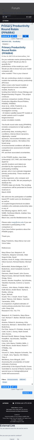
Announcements (12, 379)
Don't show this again (8, 24)
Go (18, 439)
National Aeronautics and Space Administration (17, 411)
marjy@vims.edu (17, 222)
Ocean (5, 382)
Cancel (12, 439)
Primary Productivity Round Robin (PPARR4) (15, 29)
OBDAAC (23, 379)
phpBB (11, 416)
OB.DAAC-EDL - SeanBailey (11, 41)
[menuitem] (13, 403)
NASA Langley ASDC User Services (20, 409)
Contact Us (17, 414)
